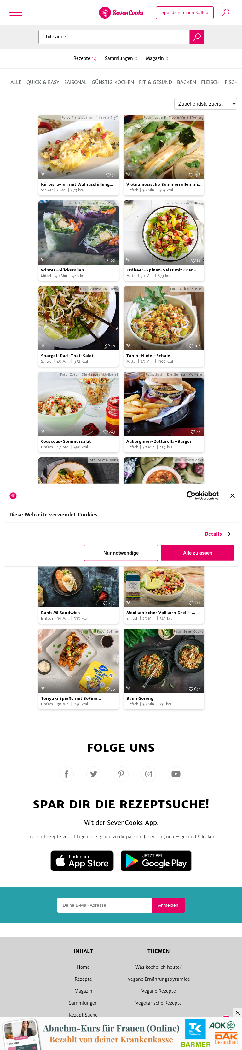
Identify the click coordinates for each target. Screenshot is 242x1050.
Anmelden (168, 905)
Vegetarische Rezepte (158, 1003)
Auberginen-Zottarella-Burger (159, 441)
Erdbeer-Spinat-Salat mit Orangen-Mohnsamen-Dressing (161, 270)
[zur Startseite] (121, 12)
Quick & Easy (42, 82)
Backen (186, 82)
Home (83, 967)
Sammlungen (83, 1003)
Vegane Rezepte (158, 991)
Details (213, 534)
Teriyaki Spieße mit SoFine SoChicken (69, 699)
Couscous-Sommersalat (66, 441)
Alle (15, 82)
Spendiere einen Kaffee (184, 12)
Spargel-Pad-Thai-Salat (67, 355)
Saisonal (75, 82)
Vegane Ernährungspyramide (159, 979)
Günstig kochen (113, 82)
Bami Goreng (139, 698)
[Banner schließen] (232, 496)
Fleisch (210, 82)
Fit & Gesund (155, 82)
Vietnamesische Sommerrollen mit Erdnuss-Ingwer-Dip (163, 185)
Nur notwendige (121, 553)
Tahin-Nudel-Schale (148, 355)
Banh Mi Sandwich (60, 612)
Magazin (83, 991)
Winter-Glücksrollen (62, 270)
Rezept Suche (83, 1015)
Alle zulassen (197, 553)
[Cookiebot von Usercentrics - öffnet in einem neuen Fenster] (191, 495)
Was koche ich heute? (158, 967)
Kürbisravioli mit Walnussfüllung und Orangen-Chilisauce (75, 185)
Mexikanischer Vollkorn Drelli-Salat (159, 613)
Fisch (231, 82)
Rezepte (83, 979)
